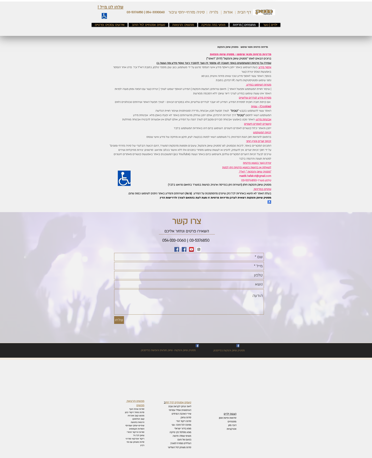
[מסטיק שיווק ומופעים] (176, 249)
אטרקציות (231, 429)
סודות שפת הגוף (136, 409)
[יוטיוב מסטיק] (191, 249)
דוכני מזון (232, 425)
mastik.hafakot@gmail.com (255, 176)
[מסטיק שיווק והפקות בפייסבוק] (184, 249)
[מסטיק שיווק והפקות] (237, 345)
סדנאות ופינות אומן (227, 417)
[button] (110, 7)
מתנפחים (232, 421)
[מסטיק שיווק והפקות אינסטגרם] (198, 249)
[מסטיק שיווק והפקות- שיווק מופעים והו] (197, 345)
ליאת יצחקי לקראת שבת (179, 406)
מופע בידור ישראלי (182, 428)
